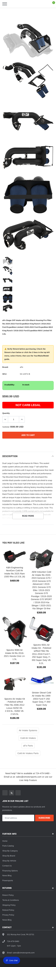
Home (4, 841)
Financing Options (10, 871)
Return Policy (8, 895)
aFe (21, 367)
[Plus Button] (22, 419)
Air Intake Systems (28, 730)
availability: (9, 385)
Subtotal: (6, 427)
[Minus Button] (5, 419)
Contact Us (7, 866)
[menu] (4, 4)
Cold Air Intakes (28, 738)
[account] (45, 4)
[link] (7, 261)
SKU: (4, 374)
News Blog (7, 875)
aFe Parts (28, 745)
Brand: (5, 367)
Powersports (7, 880)
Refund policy (8, 910)
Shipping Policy (9, 905)
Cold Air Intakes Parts (28, 753)
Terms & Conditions (10, 900)
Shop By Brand (8, 856)
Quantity (6, 413)
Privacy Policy (8, 915)
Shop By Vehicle (9, 861)
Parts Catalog (8, 846)
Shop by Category (10, 851)
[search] (12, 4)
